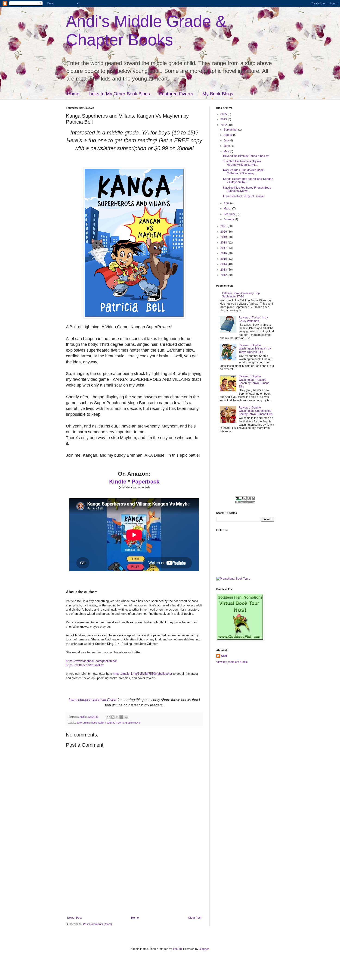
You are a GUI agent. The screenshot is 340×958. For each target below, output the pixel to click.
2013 (224, 269)
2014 (224, 264)
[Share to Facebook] (121, 717)
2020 (224, 231)
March (228, 208)
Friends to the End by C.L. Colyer (244, 196)
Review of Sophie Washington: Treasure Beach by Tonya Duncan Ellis (254, 381)
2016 (224, 253)
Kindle (117, 481)
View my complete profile (232, 662)
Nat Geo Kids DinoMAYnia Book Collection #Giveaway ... (243, 172)
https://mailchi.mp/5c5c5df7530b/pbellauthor (142, 673)
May (227, 151)
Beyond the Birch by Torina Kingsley (246, 156)
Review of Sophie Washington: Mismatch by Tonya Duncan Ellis (255, 349)
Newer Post (74, 917)
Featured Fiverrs (176, 93)
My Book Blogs (217, 93)
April (227, 203)
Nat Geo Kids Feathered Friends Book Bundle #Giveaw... (247, 189)
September (231, 129)
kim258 (177, 949)
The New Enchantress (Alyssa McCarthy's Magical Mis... (242, 163)
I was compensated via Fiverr (93, 700)
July (226, 140)
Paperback (145, 481)
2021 (224, 226)
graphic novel (132, 722)
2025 (224, 114)
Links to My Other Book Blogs (119, 93)
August (228, 135)
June (227, 145)
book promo (83, 722)
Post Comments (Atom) (97, 924)
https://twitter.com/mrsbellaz (85, 665)
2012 (224, 275)
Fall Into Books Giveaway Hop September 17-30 (241, 295)
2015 (224, 258)
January (229, 219)
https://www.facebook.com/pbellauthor (91, 661)
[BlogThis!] (113, 717)
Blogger (204, 949)
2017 (224, 248)
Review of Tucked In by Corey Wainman (253, 319)
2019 (224, 237)
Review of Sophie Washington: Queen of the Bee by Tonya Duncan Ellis (255, 411)
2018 (224, 242)
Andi (224, 656)
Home (73, 93)
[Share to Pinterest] (126, 717)
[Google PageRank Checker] (245, 502)
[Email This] (108, 717)
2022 (224, 125)
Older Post (194, 917)
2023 (224, 119)
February (230, 214)
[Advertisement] (134, 881)
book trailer (97, 722)
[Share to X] (117, 717)
